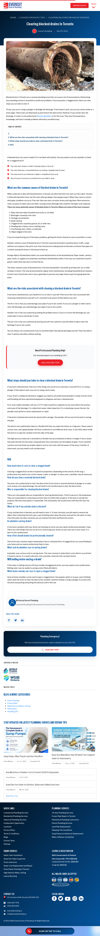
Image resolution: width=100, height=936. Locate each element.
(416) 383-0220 (13, 906)
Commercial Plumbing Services (16, 813)
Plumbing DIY (12, 711)
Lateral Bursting (10, 876)
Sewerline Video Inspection (14, 859)
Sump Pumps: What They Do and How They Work (23, 756)
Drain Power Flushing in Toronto (16, 869)
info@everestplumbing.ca (16, 914)
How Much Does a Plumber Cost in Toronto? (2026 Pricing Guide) (32, 772)
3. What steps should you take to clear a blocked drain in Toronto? (35, 141)
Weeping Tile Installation (62, 830)
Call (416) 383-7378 (50, 362)
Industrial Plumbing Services (15, 820)
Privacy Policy (9, 830)
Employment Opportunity (14, 823)
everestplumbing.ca (14, 911)
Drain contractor (10, 862)
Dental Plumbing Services (62, 823)
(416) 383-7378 (52, 650)
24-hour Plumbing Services (62, 813)
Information (12, 709)
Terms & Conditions (11, 833)
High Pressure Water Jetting (18, 706)
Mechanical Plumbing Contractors (65, 820)
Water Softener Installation (63, 837)
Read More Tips (12, 796)
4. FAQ (11, 145)
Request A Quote (79, 5)
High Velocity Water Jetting (15, 873)
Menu (93, 4)
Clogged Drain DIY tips (32, 17)
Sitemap (7, 844)
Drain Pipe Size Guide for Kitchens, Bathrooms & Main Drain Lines (33, 784)
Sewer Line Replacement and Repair (18, 866)
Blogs (6, 837)
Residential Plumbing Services (16, 816)
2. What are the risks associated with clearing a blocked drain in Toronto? (38, 137)
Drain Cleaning (13, 700)
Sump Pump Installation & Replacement (67, 833)
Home (13, 17)
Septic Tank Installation (13, 855)
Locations (7, 826)
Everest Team (9, 840)
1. (9, 133)
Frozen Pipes (12, 703)
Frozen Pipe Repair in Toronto (63, 816)
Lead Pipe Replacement (61, 826)
